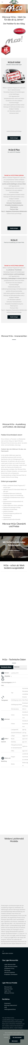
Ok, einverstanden (17, 1037)
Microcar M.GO (8, 989)
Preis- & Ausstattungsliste (14, 824)
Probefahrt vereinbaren (14, 550)
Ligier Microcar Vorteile (10, 966)
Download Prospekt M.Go (14, 818)
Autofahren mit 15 (9, 968)
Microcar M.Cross (9, 993)
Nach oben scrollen (7, 953)
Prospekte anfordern (14, 830)
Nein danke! (15, 1041)
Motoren (16, 667)
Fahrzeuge (7, 970)
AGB (5, 1007)
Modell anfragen (14, 138)
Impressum (7, 1003)
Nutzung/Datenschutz (10, 1005)
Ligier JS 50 (7, 991)
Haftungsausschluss (10, 1009)
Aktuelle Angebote (9, 972)
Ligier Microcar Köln (10, 964)
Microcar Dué (8, 987)
